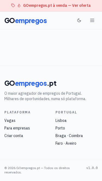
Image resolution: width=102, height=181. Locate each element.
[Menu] (92, 20)
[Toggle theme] (79, 20)
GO (25, 20)
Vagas (10, 120)
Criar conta (13, 135)
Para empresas (17, 128)
